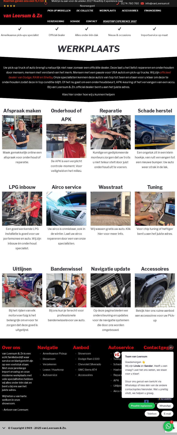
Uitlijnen (22, 269)
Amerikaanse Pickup (55, 353)
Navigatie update (110, 269)
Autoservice (50, 375)
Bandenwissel (66, 269)
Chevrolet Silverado (89, 364)
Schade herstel (155, 111)
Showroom (49, 359)
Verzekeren (49, 364)
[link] (22, 132)
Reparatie (111, 111)
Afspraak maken (22, 111)
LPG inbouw (22, 187)
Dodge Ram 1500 (89, 359)
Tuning (155, 187)
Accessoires (155, 269)
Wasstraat (111, 187)
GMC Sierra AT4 (87, 369)
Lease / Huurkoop (53, 369)
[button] (88, 428)
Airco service (66, 187)
